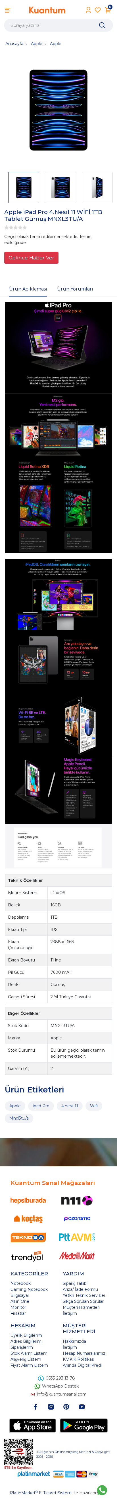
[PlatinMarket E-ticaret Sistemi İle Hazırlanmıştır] (34, 1474)
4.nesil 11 (69, 1105)
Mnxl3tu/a (19, 1118)
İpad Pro (41, 1105)
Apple (15, 1105)
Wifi (94, 1105)
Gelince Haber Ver (31, 258)
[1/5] (6, 227)
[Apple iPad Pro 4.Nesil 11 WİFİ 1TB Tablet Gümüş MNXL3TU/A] (58, 111)
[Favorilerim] (97, 10)
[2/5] (8, 227)
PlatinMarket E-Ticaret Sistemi (41, 1492)
